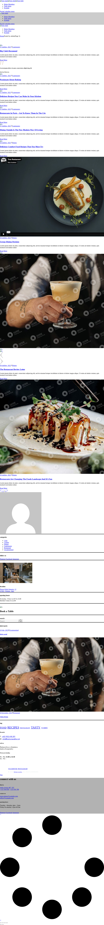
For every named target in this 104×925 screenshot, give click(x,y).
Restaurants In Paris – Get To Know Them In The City (23, 113)
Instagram (16, 559)
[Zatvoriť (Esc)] (7, 922)
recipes (13, 727)
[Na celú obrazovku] (3, 922)
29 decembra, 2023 (6, 713)
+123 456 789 (14, 789)
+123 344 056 (4, 789)
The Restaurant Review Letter (12, 369)
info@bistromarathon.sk (11, 739)
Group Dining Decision (9, 242)
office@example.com (7, 798)
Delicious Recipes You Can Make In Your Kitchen (20, 96)
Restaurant (7, 548)
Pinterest (2, 559)
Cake (5, 540)
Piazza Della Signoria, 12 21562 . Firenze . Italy (8, 590)
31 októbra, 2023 (5, 47)
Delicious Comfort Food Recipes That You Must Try (21, 147)
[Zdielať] (5, 922)
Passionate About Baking (10, 80)
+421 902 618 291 (8, 736)
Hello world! (3, 634)
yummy (44, 728)
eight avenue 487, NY (7, 787)
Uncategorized (8, 550)
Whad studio (18, 772)
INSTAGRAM (22, 769)
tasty (35, 727)
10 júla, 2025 (4, 630)
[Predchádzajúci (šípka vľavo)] (1, 924)
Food (3, 727)
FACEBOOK (12, 769)
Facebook (9, 559)
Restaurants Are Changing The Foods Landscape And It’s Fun (26, 479)
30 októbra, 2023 (5, 143)
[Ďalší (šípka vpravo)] (3, 924)
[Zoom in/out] (1, 922)
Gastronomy (16, 47)
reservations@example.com (9, 796)
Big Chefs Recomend (8, 51)
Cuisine (6, 542)
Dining (14, 143)
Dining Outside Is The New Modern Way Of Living (21, 130)
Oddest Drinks (4, 717)
